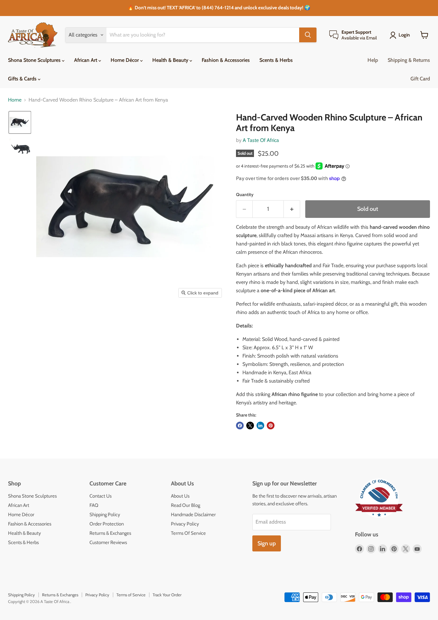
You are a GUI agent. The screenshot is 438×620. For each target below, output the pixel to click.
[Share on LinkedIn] (260, 425)
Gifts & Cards (23, 79)
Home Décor (125, 60)
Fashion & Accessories (226, 60)
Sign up (266, 543)
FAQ (93, 505)
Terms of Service (131, 594)
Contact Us (100, 496)
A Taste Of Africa (261, 140)
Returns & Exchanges (110, 533)
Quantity (245, 194)
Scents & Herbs (276, 60)
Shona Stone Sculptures (35, 60)
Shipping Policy (104, 514)
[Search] (307, 35)
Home (14, 100)
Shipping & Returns (409, 60)
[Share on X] (250, 425)
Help (372, 60)
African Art (86, 60)
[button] (20, 122)
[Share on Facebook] (240, 425)
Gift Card (420, 79)
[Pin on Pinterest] (270, 425)
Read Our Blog (185, 505)
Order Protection (106, 524)
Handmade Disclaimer (193, 514)
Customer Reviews (108, 542)
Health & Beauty (171, 60)
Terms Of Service (188, 533)
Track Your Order (167, 594)
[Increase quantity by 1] (292, 209)
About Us (180, 496)
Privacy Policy (185, 524)
